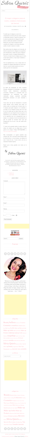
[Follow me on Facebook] (5, 253)
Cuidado (20, 325)
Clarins (8, 397)
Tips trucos (6, 424)
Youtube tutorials (18, 424)
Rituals (5, 419)
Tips (19, 346)
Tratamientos (6, 349)
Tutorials (22, 434)
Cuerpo (14, 400)
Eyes (23, 400)
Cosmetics (22, 322)
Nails (24, 336)
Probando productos (13, 416)
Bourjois (12, 395)
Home (6, 434)
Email (5, 203)
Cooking (24, 397)
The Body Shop (19, 422)
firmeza (23, 164)
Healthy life (9, 408)
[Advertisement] (17, 226)
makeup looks (18, 333)
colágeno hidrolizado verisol (12, 164)
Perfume (6, 416)
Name (5, 197)
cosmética (14, 325)
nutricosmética (20, 161)
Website (5, 209)
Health (19, 165)
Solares (20, 419)
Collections (18, 322)
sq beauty (10, 346)
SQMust (14, 422)
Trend (11, 349)
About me (11, 434)
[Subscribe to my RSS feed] (24, 253)
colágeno (21, 163)
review (15, 340)
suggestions (15, 346)
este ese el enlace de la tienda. (10, 131)
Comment (5, 181)
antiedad (12, 163)
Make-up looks (22, 328)
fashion (23, 325)
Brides (15, 395)
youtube (23, 349)
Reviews (19, 340)
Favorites (22, 403)
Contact (16, 434)
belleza (17, 163)
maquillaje (11, 335)
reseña (11, 340)
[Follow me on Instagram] (18, 253)
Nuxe (23, 413)
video (19, 349)
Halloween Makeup (19, 405)
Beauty (23, 160)
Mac (13, 407)
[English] (4, 248)
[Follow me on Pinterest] (15, 253)
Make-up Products (17, 330)
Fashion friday (17, 403)
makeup (11, 333)
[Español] (4, 246)
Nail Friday (20, 336)
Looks (12, 328)
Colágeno (6, 161)
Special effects (19, 344)
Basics (19, 160)
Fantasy (8, 403)
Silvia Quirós (9, 343)
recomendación (13, 165)
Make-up (17, 328)
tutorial (14, 349)
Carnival (18, 395)
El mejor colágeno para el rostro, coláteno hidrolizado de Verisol (15, 20)
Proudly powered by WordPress (8, 436)
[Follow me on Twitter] (8, 253)
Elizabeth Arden (19, 400)
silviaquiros (9, 26)
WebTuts (26, 436)
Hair (4, 328)
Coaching (12, 397)
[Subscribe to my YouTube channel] (21, 253)
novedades (8, 338)
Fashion (12, 403)
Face (5, 403)
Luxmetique (12, 161)
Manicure (24, 333)
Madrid (16, 407)
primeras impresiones (14, 338)
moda (17, 336)
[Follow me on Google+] (11, 253)
